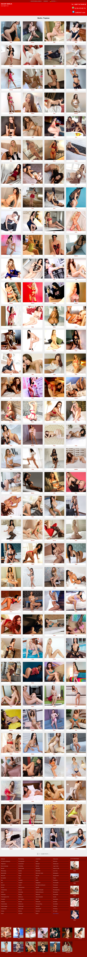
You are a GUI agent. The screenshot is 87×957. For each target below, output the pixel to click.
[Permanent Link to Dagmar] (11, 790)
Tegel (19, 877)
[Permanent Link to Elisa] (11, 601)
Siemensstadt (21, 868)
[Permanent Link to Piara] (54, 435)
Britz (2, 880)
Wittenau (20, 911)
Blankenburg (3, 870)
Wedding (20, 894)
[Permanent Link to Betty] (11, 31)
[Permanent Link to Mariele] (33, 435)
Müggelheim (38, 882)
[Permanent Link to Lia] (11, 387)
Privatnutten (55, 885)
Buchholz (3, 885)
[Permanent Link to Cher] (54, 102)
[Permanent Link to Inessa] (33, 719)
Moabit (37, 880)
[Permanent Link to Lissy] (76, 435)
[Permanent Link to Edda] (54, 743)
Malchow (37, 866)
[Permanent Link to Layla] (33, 790)
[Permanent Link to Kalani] (54, 601)
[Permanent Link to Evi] (11, 245)
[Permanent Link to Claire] (54, 411)
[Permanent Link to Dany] (76, 530)
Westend (20, 901)
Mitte (37, 877)
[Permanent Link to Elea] (76, 624)
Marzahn (37, 875)
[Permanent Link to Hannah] (33, 838)
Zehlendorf (20, 913)
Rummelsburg (21, 858)
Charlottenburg (4, 889)
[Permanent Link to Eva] (33, 221)
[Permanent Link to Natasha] (76, 245)
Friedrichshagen (4, 906)
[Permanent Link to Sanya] (33, 55)
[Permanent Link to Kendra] (76, 814)
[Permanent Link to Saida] (11, 435)
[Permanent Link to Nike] (54, 31)
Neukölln (37, 887)
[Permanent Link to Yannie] (11, 577)
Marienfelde (38, 870)
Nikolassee (38, 894)
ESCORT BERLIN (6, 4)
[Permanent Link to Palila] (54, 245)
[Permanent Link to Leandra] (11, 624)
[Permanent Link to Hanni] (54, 55)
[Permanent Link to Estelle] (76, 55)
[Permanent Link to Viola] (54, 624)
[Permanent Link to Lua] (54, 174)
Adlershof (3, 858)
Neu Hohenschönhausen (40, 885)
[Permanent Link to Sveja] (33, 458)
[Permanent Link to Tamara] (11, 838)
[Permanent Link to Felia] (11, 814)
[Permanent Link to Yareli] (76, 340)
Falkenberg (3, 894)
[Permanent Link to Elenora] (33, 292)
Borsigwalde (3, 877)
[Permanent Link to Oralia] (76, 601)
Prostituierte (55, 887)
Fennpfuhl (3, 899)
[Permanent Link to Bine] (76, 411)
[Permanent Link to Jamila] (76, 672)
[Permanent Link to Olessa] (54, 387)
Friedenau (3, 901)
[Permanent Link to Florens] (11, 411)
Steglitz (19, 875)
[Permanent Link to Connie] (54, 340)
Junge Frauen (55, 866)
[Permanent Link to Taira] (11, 672)
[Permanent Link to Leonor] (76, 506)
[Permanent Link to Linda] (76, 767)
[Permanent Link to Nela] (11, 150)
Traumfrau (55, 906)
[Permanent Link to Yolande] (11, 79)
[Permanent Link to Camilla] (11, 719)
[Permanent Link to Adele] (11, 482)
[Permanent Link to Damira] (33, 482)
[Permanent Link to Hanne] (33, 601)
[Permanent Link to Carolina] (33, 79)
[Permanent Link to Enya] (54, 458)
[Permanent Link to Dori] (54, 553)
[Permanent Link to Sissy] (11, 126)
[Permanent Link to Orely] (54, 126)
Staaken (20, 873)
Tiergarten (20, 882)
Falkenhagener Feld (5, 896)
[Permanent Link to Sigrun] (33, 245)
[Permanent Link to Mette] (33, 316)
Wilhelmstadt (20, 906)
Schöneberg (20, 866)
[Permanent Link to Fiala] (33, 624)
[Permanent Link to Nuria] (33, 767)
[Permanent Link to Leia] (76, 269)
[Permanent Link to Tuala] (76, 553)
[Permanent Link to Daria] (54, 719)
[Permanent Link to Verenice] (76, 102)
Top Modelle (55, 903)
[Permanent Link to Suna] (76, 363)
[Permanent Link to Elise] (33, 387)
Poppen (54, 877)
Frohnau (2, 911)
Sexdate (54, 896)
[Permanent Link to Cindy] (54, 577)
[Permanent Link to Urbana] (33, 102)
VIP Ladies (55, 911)
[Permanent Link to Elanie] (33, 411)
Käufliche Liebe (56, 868)
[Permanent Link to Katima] (33, 743)
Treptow (19, 885)
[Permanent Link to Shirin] (54, 767)
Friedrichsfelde (4, 903)
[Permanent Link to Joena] (33, 814)
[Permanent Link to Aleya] (54, 672)
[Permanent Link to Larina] (76, 316)
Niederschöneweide (39, 889)
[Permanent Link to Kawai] (76, 696)
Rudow (37, 913)
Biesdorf (2, 868)
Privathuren (55, 880)
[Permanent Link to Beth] (33, 363)
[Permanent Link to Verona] (33, 31)
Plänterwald (38, 901)
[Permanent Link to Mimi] (33, 150)
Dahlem (2, 892)
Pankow (37, 899)
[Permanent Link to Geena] (11, 197)
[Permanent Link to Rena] (76, 482)
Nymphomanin (56, 875)
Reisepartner (55, 892)
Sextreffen (55, 901)
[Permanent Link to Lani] (11, 363)
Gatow (2, 913)
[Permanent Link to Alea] (11, 506)
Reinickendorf (38, 908)
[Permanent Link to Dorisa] (54, 530)
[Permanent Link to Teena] (11, 458)
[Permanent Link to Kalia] (33, 506)
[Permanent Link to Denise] (11, 174)
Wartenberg (20, 892)
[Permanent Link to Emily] (76, 790)
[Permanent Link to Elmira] (11, 530)
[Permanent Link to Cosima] (76, 387)
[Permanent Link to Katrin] (76, 743)
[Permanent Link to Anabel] (11, 55)
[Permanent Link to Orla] (76, 719)
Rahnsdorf (38, 906)
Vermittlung (55, 908)
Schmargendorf (21, 861)
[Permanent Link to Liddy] (33, 648)
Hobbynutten (55, 858)
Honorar (46, 1)
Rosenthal (38, 911)
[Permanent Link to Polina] (54, 648)
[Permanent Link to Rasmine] (11, 102)
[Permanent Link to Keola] (33, 577)
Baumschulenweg (4, 866)
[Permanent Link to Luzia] (11, 316)
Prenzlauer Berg (39, 903)
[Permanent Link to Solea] (11, 553)
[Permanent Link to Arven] (33, 174)
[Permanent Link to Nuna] (11, 269)
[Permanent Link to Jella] (54, 482)
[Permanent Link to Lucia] (76, 221)
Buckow (2, 887)
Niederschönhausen (39, 892)
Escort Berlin (56, 913)
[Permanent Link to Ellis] (54, 221)
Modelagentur (55, 873)
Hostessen (55, 861)
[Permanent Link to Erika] (11, 743)
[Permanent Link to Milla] (76, 31)
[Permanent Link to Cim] (76, 126)
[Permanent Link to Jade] (33, 126)
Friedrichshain (4, 908)
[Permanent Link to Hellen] (33, 696)
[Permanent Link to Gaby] (11, 696)
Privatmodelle (55, 882)
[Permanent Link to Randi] (54, 150)
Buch (2, 882)
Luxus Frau (55, 870)
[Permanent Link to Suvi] (54, 269)
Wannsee (20, 889)
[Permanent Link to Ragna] (54, 790)
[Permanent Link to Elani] (33, 197)
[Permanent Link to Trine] (76, 197)
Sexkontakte (55, 899)
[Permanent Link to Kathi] (76, 648)
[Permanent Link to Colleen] (54, 79)
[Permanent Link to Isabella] (76, 458)
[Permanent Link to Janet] (54, 363)
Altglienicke (3, 863)
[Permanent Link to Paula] (11, 648)
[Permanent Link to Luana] (54, 814)
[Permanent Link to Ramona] (33, 530)
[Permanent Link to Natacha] (11, 340)
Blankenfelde (3, 873)
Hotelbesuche (55, 863)
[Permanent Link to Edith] (33, 340)
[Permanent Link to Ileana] (33, 672)
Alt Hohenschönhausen (5, 861)
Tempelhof (20, 880)
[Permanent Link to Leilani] (54, 838)
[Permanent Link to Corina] (76, 150)
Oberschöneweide (39, 896)
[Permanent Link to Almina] (11, 767)
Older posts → (45, 854)
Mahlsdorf (38, 863)
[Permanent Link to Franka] (76, 79)
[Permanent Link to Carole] (54, 696)
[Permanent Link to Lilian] (76, 577)
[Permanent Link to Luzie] (76, 174)
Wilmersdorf (20, 908)
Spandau (20, 870)
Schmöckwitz (21, 863)
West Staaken (21, 899)
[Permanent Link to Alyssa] (76, 838)
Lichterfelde (38, 858)
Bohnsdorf (3, 875)
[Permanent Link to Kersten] (76, 292)
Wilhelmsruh (20, 903)
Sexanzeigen (55, 894)
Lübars (37, 861)
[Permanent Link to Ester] (54, 197)
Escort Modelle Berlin (36, 1)
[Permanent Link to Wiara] (54, 316)
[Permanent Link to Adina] (33, 553)
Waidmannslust (21, 887)
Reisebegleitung (56, 889)
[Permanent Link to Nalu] (11, 221)
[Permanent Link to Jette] (33, 269)
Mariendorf (38, 868)
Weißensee (20, 896)
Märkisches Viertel (39, 873)
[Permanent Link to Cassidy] (11, 292)
